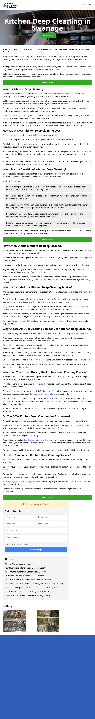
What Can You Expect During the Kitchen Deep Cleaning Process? (33, 587)
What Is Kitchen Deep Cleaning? (18, 564)
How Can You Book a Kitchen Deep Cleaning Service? (28, 595)
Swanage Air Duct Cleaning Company (23, 481)
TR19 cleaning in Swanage (37, 360)
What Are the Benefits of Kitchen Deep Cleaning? (26, 572)
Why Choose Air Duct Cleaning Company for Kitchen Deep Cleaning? (34, 583)
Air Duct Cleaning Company (17, 115)
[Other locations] (84, 5)
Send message (35, 549)
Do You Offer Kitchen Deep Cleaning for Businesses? (27, 591)
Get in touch (47, 35)
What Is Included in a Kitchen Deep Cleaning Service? (28, 579)
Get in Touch (47, 82)
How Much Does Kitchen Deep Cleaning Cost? (25, 568)
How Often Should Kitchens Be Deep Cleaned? (25, 575)
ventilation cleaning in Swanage (39, 440)
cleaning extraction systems (43, 394)
